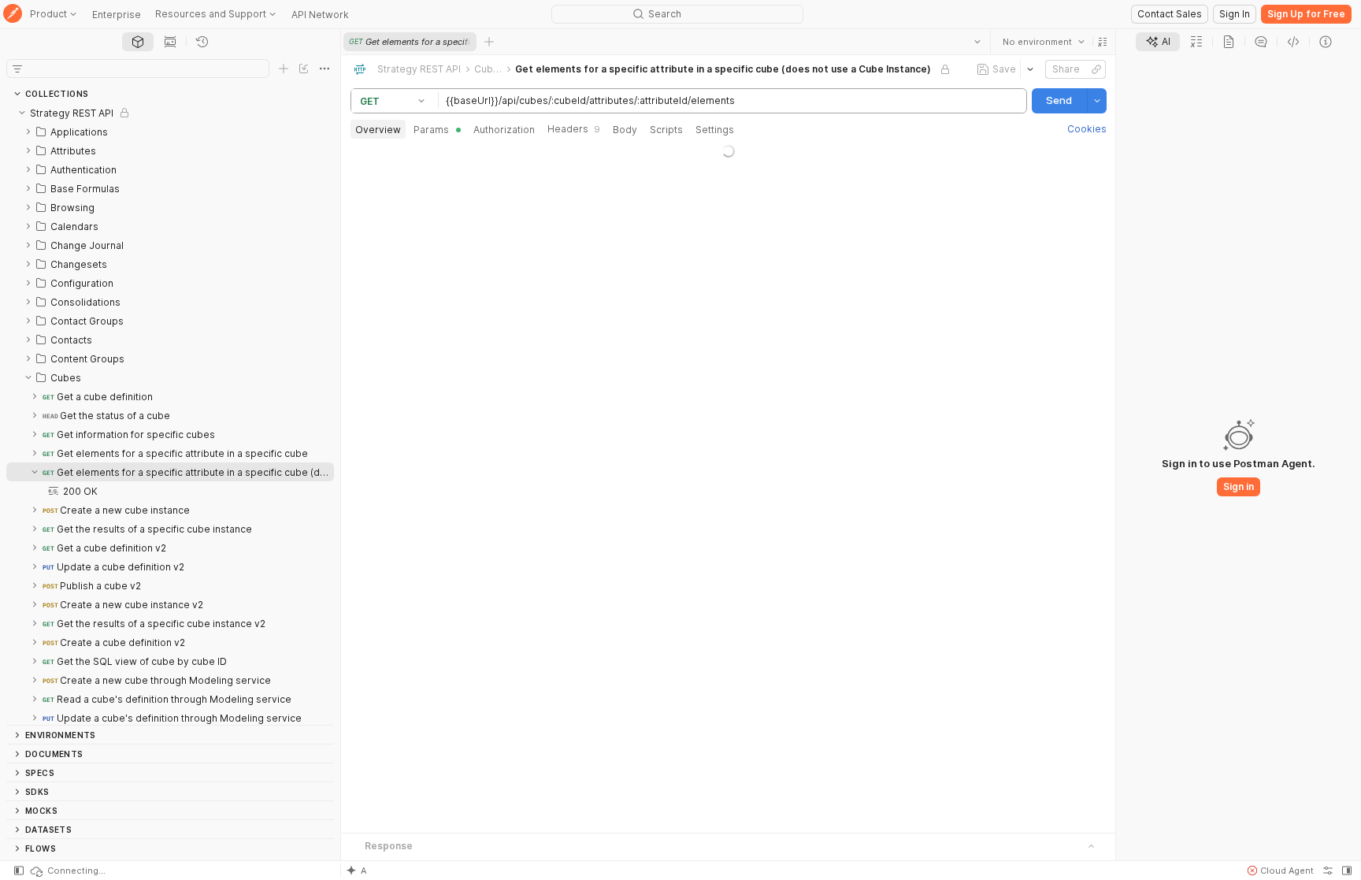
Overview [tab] (378, 130)
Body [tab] (625, 130)
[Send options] (1096, 100)
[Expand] (28, 131)
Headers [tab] (573, 129)
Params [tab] (431, 130)
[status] (67, 870)
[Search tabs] (976, 41)
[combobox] (1043, 41)
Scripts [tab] (666, 130)
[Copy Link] (1095, 69)
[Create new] (283, 68)
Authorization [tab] (504, 130)
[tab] (138, 41)
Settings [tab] (714, 130)
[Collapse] (22, 112)
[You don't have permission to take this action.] (489, 41)
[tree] (170, 414)
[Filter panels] (17, 68)
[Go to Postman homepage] (12, 14)
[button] (1101, 41)
